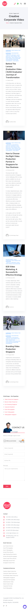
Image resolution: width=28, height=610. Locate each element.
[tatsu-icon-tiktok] (4, 605)
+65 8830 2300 (9, 525)
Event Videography (7, 550)
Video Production (15, 57)
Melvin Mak (13, 121)
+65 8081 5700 (9, 528)
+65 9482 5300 (10, 517)
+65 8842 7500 (9, 522)
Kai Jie (12, 307)
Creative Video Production (12, 56)
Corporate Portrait (7, 586)
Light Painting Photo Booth (10, 554)
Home (7, 23)
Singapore (8, 57)
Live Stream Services (8, 546)
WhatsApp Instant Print (9, 561)
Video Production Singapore (13, 58)
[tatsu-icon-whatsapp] (18, 4)
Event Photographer (10, 410)
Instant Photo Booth (8, 552)
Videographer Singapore (12, 59)
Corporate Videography (12, 144)
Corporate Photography (9, 580)
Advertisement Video (8, 582)
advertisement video (11, 259)
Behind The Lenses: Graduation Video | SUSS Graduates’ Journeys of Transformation (14, 71)
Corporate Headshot (10, 407)
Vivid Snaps (16, 60)
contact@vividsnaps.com (12, 533)
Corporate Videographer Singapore (12, 53)
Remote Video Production (11, 402)
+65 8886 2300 (9, 520)
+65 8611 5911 (9, 530)
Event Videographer (9, 412)
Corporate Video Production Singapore (13, 51)
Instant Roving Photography (10, 556)
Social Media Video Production (10, 576)
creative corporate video (13, 55)
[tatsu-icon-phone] (15, 4)
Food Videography (7, 588)
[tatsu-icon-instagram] (6, 605)
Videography (9, 60)
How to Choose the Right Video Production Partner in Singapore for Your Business (13, 160)
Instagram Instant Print (9, 563)
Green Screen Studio (8, 584)
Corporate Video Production (10, 573)
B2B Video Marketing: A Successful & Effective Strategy (14, 271)
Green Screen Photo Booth (9, 559)
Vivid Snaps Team (14, 235)
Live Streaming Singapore (11, 404)
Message (5, 465)
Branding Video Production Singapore (13, 349)
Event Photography (8, 548)
